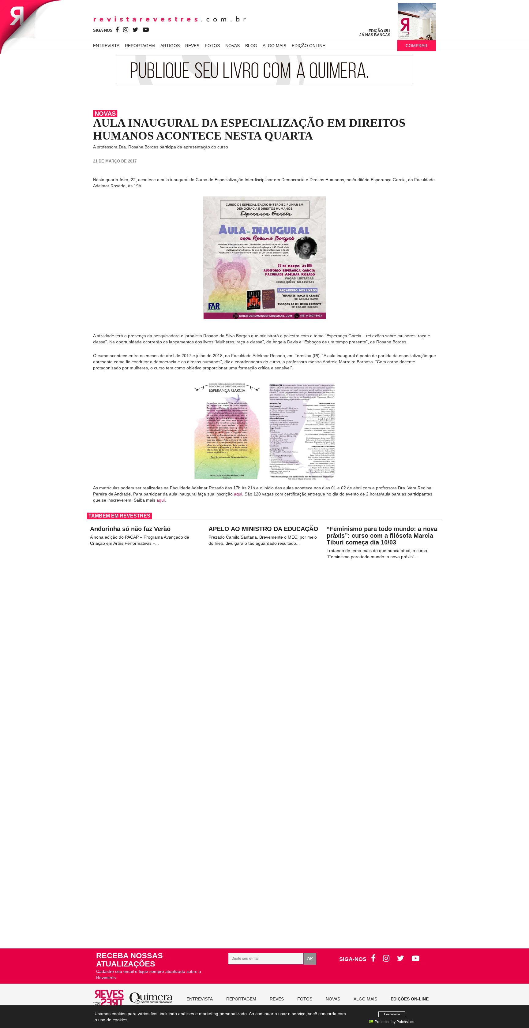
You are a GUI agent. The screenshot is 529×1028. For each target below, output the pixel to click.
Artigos (170, 45)
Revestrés (169, 19)
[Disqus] (264, 678)
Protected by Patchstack (395, 1022)
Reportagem (140, 45)
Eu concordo (392, 1014)
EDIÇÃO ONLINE (308, 45)
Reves (192, 45)
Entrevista (106, 45)
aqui (238, 494)
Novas (232, 45)
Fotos (212, 45)
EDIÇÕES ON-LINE (410, 998)
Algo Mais (274, 45)
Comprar (416, 45)
